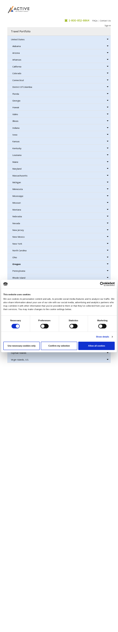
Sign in (108, 25)
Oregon (16, 264)
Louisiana (16, 155)
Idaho (15, 114)
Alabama (16, 46)
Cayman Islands (18, 352)
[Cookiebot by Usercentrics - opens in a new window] (102, 284)
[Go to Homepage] (18, 9)
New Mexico (18, 236)
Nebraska (17, 216)
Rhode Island (18, 277)
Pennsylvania (18, 270)
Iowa (14, 134)
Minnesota (17, 189)
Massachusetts (19, 175)
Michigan (16, 182)
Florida (15, 93)
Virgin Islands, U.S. (20, 359)
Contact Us (105, 20)
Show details (102, 336)
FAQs (95, 20)
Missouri (16, 202)
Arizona (16, 52)
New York (17, 243)
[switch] (44, 326)
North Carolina (19, 250)
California (16, 66)
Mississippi (17, 196)
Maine (15, 161)
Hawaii (15, 107)
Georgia (16, 100)
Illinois (15, 121)
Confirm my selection (59, 346)
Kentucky (16, 148)
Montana (16, 209)
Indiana (15, 127)
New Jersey (18, 230)
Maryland (16, 168)
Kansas (16, 141)
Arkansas (16, 59)
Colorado (16, 73)
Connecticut (18, 80)
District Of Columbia (22, 86)
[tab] (59, 31)
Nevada (16, 223)
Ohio (14, 257)
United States (18, 39)
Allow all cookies (96, 346)
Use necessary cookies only (22, 346)
